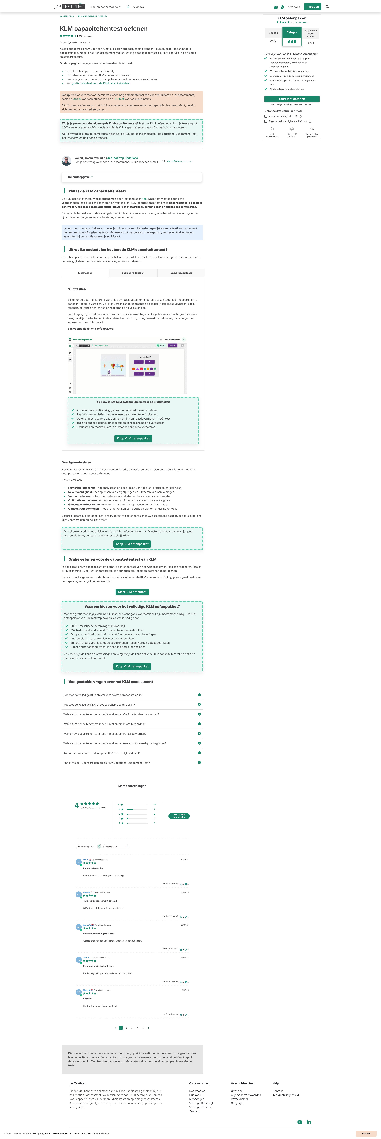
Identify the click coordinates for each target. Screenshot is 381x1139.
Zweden (194, 1111)
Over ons (236, 1091)
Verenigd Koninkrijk (201, 1103)
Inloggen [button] (313, 6)
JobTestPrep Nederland (122, 158)
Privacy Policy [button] (101, 1133)
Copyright (237, 1103)
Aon (144, 198)
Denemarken (197, 1091)
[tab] (85, 273)
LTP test (119, 99)
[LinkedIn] (309, 1122)
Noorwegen (196, 1099)
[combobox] (116, 846)
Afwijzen (366, 1133)
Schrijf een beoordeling (179, 816)
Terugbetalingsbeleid (286, 1095)
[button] (106, 7)
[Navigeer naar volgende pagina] (148, 1028)
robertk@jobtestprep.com (179, 161)
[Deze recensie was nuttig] (181, 885)
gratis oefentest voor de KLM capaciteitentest (101, 83)
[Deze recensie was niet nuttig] (186, 885)
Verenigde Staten (200, 1107)
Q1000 (77, 99)
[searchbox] (86, 846)
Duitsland (195, 1095)
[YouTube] (299, 1122)
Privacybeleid (239, 1099)
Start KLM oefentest (132, 592)
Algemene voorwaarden (246, 1095)
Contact (278, 1091)
